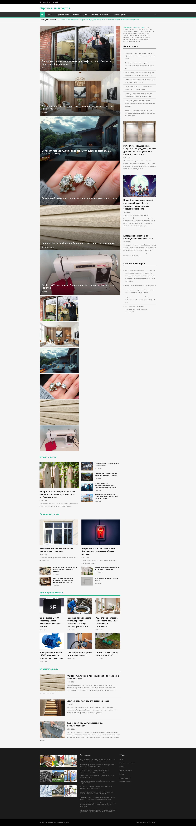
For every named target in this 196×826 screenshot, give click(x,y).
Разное (44, 68)
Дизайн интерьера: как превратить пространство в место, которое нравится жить (139, 65)
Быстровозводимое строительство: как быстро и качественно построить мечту (105, 485)
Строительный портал (55, 8)
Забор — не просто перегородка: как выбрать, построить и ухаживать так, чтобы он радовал (58, 494)
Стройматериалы (119, 15)
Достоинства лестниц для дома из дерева (88, 701)
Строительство (63, 15)
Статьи (49, 15)
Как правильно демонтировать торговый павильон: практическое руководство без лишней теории (98, 811)
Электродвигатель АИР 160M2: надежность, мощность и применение (51, 655)
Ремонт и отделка (80, 15)
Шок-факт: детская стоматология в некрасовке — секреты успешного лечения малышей (140, 103)
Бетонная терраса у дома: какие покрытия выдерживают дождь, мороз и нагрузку (140, 74)
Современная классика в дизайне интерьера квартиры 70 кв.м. (140, 299)
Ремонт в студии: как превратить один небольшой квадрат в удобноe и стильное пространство (140, 113)
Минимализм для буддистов (146, 285)
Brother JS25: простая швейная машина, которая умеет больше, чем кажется (138, 95)
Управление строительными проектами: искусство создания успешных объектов (106, 496)
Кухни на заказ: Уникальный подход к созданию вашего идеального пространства (63, 580)
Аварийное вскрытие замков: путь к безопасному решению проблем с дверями (99, 551)
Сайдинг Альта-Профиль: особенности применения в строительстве (79, 243)
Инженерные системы (100, 15)
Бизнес (121, 759)
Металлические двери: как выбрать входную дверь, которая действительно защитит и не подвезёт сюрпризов (100, 20)
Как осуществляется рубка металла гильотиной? (136, 309)
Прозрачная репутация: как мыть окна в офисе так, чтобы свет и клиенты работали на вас (140, 55)
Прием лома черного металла (133, 27)
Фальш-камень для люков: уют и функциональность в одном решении (65, 569)
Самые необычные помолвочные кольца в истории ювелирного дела (79, 198)
